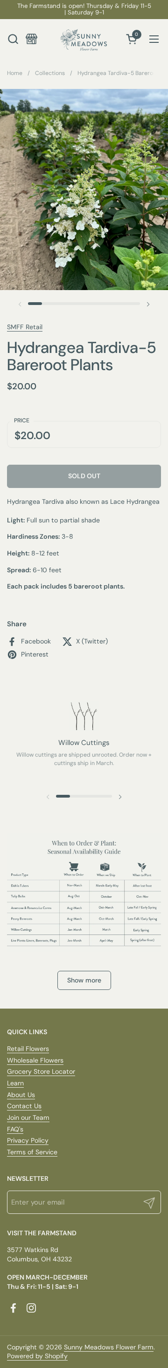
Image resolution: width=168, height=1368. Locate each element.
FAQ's (15, 1129)
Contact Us (24, 1106)
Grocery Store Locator (41, 1071)
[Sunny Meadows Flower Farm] (84, 39)
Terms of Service (32, 1152)
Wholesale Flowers (35, 1060)
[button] (13, 39)
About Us (21, 1094)
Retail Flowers (28, 1048)
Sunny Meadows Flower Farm (109, 1347)
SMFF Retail (24, 327)
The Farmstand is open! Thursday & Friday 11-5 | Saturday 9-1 (84, 9)
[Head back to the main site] (31, 39)
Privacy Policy (28, 1140)
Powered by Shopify (37, 1356)
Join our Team (28, 1117)
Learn (15, 1083)
